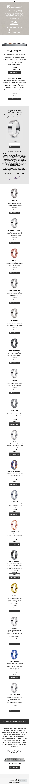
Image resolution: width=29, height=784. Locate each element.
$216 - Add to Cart (14, 454)
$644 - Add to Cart (14, 72)
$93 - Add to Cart (14, 302)
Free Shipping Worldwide (14, 1)
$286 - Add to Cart (14, 147)
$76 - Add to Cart (14, 392)
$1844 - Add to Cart (14, 99)
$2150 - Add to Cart (14, 611)
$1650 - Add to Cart (14, 644)
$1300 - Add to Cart (14, 544)
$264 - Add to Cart (14, 577)
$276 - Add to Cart (14, 363)
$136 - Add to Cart (14, 212)
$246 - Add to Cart (14, 332)
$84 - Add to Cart (14, 424)
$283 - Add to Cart (14, 514)
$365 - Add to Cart (14, 484)
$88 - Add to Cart (14, 272)
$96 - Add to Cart (14, 242)
